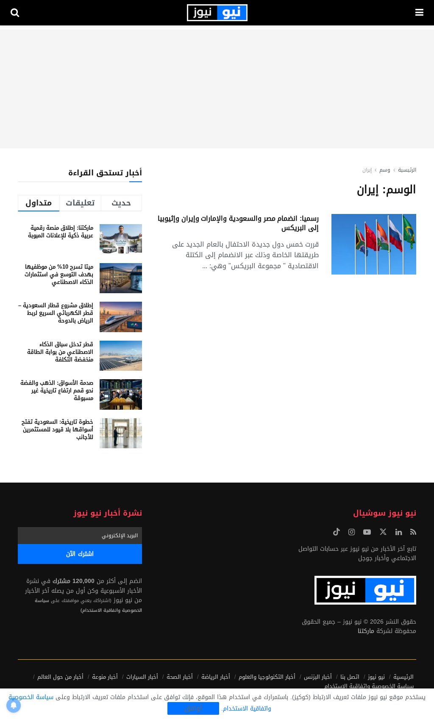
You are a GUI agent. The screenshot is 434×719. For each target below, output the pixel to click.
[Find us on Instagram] (351, 532)
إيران (367, 170)
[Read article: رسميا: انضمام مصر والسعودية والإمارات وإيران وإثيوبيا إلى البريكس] (373, 244)
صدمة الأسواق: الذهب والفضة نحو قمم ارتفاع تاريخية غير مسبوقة (56, 390)
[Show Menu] (419, 12)
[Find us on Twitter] (383, 532)
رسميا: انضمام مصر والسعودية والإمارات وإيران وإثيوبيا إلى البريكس (238, 223)
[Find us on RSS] (413, 532)
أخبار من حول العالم (60, 677)
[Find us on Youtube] (367, 532)
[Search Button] (15, 12)
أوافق (193, 708)
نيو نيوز (376, 677)
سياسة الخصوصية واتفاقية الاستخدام (369, 686)
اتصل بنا (349, 677)
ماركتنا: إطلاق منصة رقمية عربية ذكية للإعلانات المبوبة (60, 231)
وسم (384, 170)
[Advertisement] (217, 89)
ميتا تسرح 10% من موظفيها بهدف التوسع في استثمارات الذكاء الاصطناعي (59, 274)
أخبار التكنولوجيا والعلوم (267, 677)
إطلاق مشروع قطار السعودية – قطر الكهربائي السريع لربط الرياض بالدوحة (55, 313)
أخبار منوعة (105, 677)
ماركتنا (366, 631)
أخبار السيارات (142, 677)
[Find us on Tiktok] (336, 532)
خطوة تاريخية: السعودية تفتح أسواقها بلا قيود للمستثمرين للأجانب (57, 429)
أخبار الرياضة (215, 677)
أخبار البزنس (318, 677)
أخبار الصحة (180, 677)
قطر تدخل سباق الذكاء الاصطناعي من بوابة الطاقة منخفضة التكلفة (60, 352)
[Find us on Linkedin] (398, 532)
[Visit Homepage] (217, 12)
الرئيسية (407, 170)
